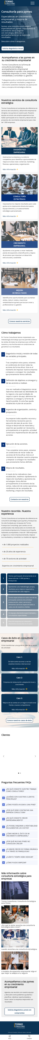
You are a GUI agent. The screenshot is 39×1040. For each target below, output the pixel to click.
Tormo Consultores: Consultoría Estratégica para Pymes (18, 902)
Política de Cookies (22, 1032)
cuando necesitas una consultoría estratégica (19, 949)
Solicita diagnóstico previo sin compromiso (19, 1011)
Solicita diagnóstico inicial (12, 48)
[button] (18, 773)
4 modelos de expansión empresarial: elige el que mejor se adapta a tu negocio (18, 972)
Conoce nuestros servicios (19, 321)
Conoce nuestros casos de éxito (19, 720)
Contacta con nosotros (19, 499)
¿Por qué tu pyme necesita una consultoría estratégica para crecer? (18, 926)
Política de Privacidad (12, 1032)
